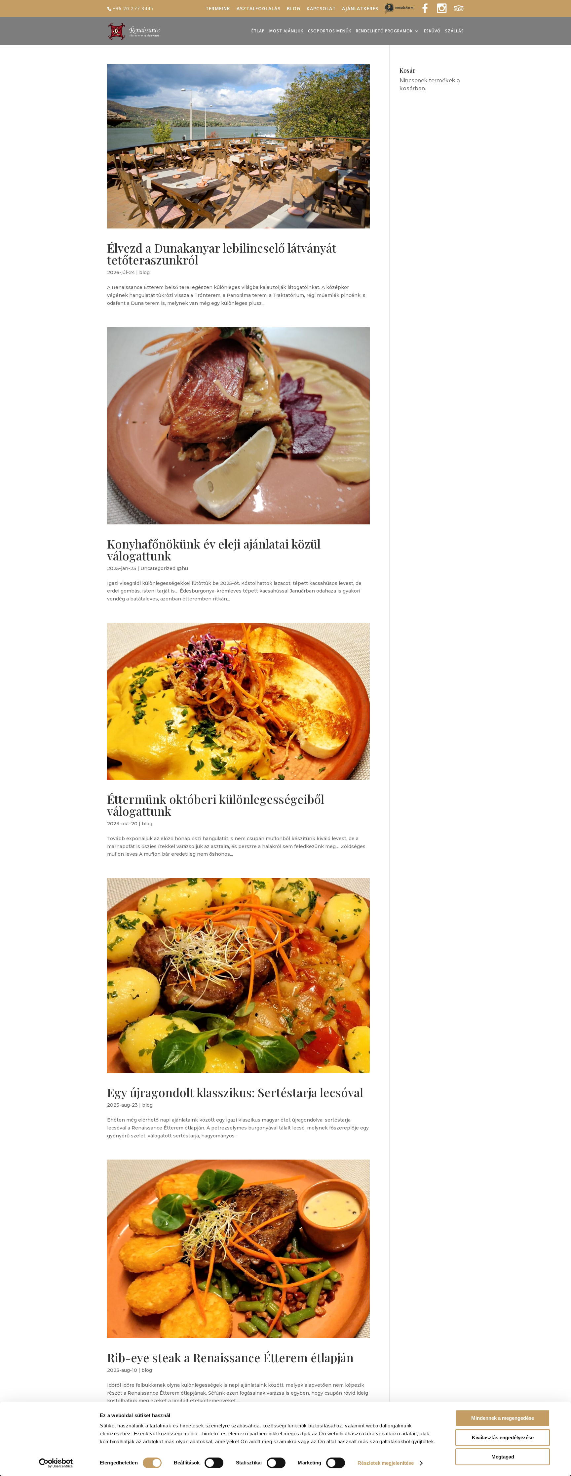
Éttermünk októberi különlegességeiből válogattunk (215, 805)
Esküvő (432, 31)
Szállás (454, 31)
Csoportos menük (329, 31)
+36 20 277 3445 (133, 8)
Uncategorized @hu (164, 568)
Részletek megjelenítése (386, 1463)
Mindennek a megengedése (502, 1418)
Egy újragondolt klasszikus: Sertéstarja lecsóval (235, 1092)
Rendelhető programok (384, 31)
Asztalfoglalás (259, 9)
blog (144, 272)
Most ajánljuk (286, 31)
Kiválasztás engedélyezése (503, 1437)
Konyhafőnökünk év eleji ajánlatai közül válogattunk (214, 549)
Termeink (218, 9)
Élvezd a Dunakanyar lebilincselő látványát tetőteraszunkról (221, 253)
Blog (293, 9)
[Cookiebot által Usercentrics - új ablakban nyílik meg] (56, 1463)
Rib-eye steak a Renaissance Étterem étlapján (230, 1357)
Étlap (258, 31)
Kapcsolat (321, 9)
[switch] (214, 1462)
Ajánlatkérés (360, 9)
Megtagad (502, 1456)
